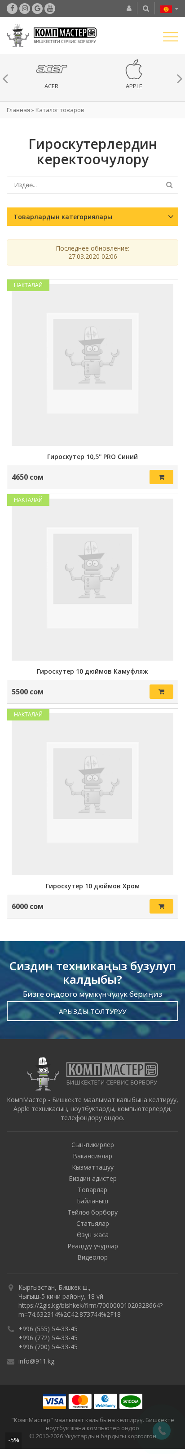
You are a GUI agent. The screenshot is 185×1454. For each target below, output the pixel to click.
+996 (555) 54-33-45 (48, 1331)
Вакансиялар (92, 1158)
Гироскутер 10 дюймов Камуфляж (92, 674)
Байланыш (92, 1203)
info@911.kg (36, 1363)
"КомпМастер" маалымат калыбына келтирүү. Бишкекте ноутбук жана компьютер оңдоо (92, 1426)
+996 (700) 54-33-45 (48, 1349)
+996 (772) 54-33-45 (48, 1340)
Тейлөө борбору (92, 1214)
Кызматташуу (93, 1169)
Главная (18, 112)
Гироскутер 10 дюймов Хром (93, 888)
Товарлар (92, 1192)
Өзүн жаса (93, 1237)
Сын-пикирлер (92, 1147)
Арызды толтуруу (92, 1013)
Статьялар (92, 1225)
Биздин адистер (93, 1180)
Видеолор (92, 1259)
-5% (13, 1440)
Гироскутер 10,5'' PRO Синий (92, 459)
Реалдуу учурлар (92, 1248)
